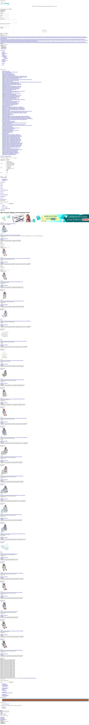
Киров (86, 37)
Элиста (75, 42)
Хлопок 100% (9, 161)
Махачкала (43, 39)
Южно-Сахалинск (82, 42)
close (1, 34)
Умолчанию (8, 223)
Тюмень (29, 42)
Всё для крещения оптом (6, 115)
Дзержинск (17, 37)
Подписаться (11, 203)
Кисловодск (2, 38)
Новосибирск (43, 40)
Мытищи (57, 39)
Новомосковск (33, 40)
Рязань (30, 41)
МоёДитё (8, 159)
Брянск (59, 36)
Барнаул (36, 36)
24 (7, 224)
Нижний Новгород (13, 40)
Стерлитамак (2, 42)
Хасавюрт (47, 42)
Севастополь (49, 41)
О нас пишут (6, 58)
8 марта (1, 183)
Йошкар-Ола (55, 37)
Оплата (3, 54)
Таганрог (15, 42)
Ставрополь (79, 41)
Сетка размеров (4, 55)
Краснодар (16, 39)
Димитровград (21, 37)
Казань (59, 37)
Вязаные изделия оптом (6, 106)
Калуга (65, 37)
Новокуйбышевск (28, 40)
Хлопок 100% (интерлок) (11, 163)
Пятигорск (11, 41)
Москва (6, 33)
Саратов (45, 41)
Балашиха (33, 36)
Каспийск (78, 37)
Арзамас (11, 36)
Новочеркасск (53, 40)
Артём (17, 36)
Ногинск (67, 40)
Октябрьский (84, 40)
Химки (51, 42)
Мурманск (52, 39)
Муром (55, 39)
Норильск (70, 40)
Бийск (50, 36)
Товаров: (1, 222)
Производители (4, 53)
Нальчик (70, 39)
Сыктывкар (12, 42)
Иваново (46, 37)
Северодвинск (53, 41)
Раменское (15, 41)
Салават (32, 41)
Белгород (41, 36)
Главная (3, 51)
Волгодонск (84, 36)
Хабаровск (44, 42)
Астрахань (24, 36)
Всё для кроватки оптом (6, 120)
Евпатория (25, 37)
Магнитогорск (36, 39)
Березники (47, 36)
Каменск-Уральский (70, 37)
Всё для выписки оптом (6, 110)
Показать (5, 177)
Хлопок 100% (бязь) (10, 162)
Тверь (20, 42)
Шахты (68, 42)
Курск (25, 39)
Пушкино (8, 41)
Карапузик (2, 191)
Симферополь (69, 41)
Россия (8, 160)
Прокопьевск (2, 41)
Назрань (67, 39)
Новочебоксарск (48, 40)
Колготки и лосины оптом (6, 147)
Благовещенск (53, 36)
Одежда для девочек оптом (6, 85)
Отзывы (3, 59)
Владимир (77, 36)
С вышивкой (9, 166)
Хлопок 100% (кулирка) (10, 164)
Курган (23, 39)
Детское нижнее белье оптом (6, 100)
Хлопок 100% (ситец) (10, 165)
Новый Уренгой (62, 40)
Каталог (3, 52)
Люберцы (32, 39)
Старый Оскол (83, 41)
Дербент (14, 37)
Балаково (30, 36)
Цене (11, 223)
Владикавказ (73, 36)
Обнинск (76, 40)
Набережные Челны (62, 39)
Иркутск (52, 37)
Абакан (1, 36)
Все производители (3, 199)
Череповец (60, 42)
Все (9, 224)
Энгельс (78, 42)
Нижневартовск (2, 40)
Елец (33, 37)
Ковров (5, 38)
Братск (57, 36)
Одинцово (79, 40)
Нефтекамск (78, 39)
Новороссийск (38, 40)
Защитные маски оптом (6, 71)
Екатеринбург (30, 37)
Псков (6, 41)
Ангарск (8, 36)
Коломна (1, 39)
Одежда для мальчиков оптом (7, 92)
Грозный (11, 37)
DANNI (1, 185)
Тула (27, 42)
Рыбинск (27, 41)
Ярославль (2, 43)
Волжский (2, 37)
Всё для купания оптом (6, 132)
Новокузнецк (23, 40)
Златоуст (43, 37)
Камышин (75, 37)
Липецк (30, 39)
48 (8, 224)
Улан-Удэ (32, 42)
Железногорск (39, 37)
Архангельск (20, 36)
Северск (57, 41)
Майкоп (40, 39)
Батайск (39, 36)
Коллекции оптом (5, 133)
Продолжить (2, 722)
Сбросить (1, 177)
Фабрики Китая (2, 196)
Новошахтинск (57, 40)
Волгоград (80, 36)
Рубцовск (23, 41)
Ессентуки (35, 37)
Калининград (62, 37)
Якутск (87, 42)
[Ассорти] (7, 170)
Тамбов (18, 42)
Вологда (5, 37)
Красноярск (20, 39)
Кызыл (27, 39)
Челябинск (57, 42)
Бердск (44, 36)
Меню (3, 64)
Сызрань (8, 42)
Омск (87, 40)
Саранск (43, 41)
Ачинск (27, 36)
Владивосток (69, 36)
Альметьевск (5, 36)
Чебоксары (53, 42)
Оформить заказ (3, 723)
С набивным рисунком (10, 168)
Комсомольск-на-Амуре (7, 39)
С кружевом (9, 167)
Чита (66, 42)
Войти (1, 713)
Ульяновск (35, 42)
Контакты (3, 61)
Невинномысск (73, 39)
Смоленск (73, 41)
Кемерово (81, 37)
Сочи (76, 41)
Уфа (41, 42)
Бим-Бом (1, 188)
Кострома (12, 39)
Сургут (6, 42)
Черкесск (64, 42)
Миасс (47, 39)
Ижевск (49, 37)
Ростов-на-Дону (19, 41)
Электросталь (72, 42)
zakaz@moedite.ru (3, 48)
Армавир (14, 36)
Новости (5, 57)
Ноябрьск (73, 40)
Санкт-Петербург (38, 41)
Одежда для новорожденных (6, 72)
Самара (35, 41)
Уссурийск (39, 42)
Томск (26, 42)
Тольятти (23, 42)
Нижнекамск (8, 40)
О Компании (4, 56)
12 (6, 224)
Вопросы (3, 60)
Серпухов (65, 41)
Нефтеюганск (83, 39)
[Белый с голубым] (7, 172)
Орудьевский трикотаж (4, 194)
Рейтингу (13, 223)
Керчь (84, 37)
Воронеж (8, 37)
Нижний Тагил (18, 40)
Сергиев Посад (61, 41)
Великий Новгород (64, 36)
